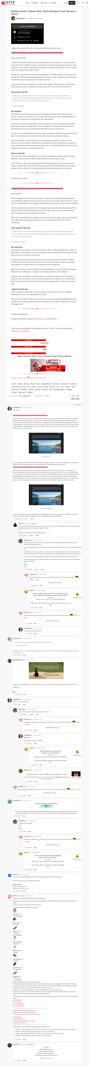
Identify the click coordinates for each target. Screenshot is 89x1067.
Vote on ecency (17, 1002)
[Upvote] (35, 396)
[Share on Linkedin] (78, 399)
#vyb (28, 387)
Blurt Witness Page (58, 1033)
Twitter (21, 1012)
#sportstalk (73, 384)
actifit (16, 896)
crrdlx (21, 523)
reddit (51, 597)
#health (33, 384)
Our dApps (53, 3)
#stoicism (14, 392)
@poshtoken (71, 650)
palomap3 (21, 18)
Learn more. (67, 603)
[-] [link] (80, 407)
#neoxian (52, 387)
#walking (19, 384)
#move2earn (55, 384)
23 (79, 396)
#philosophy (22, 392)
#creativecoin (15, 389)
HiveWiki (71, 577)
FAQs (14, 1019)
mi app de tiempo (26, 48)
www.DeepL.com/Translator (45, 319)
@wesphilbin (25, 65)
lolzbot (32, 590)
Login (66, 3)
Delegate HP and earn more (20, 888)
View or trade (74, 777)
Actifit (31, 18)
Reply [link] (73, 396)
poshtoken (17, 638)
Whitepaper (21, 1019)
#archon (33, 387)
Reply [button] (31, 519)
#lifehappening (72, 813)
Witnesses (44, 3)
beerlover (27, 770)
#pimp (73, 387)
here (48, 1035)
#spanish (40, 387)
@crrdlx (51, 424)
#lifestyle (45, 389)
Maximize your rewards (28, 1021)
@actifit (36, 70)
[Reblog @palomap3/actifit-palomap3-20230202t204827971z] (70, 396)
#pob (24, 387)
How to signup (16, 1021)
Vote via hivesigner (18, 1006)
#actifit (14, 384)
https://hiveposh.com (17, 652)
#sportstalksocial (16, 387)
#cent (62, 387)
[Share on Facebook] (72, 399)
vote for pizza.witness (47, 1058)
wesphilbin (17, 407)
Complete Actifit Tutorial (19, 1023)
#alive (38, 384)
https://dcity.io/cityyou (44, 777)
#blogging (69, 389)
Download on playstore (19, 1014)
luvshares (33, 574)
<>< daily (35, 580)
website (33, 1010)
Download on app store (33, 1014)
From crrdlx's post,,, (46, 456)
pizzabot (16, 1044)
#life (50, 389)
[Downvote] (37, 396)
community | (64, 577)
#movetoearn (64, 384)
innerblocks (17, 800)
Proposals (35, 3)
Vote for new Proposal (19, 886)
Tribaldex (51, 1031)
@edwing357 (41, 650)
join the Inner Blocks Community (43, 813)
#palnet (46, 387)
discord (58, 577)
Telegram (33, 1012)
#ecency (68, 387)
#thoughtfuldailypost (59, 389)
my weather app (54, 48)
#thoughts (30, 392)
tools (52, 577)
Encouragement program (41, 877)
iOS (52, 328)
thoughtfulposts (19, 660)
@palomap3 (16, 410)
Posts (27, 3)
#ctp (58, 387)
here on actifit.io (23, 331)
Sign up (71, 3)
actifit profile (56, 1029)
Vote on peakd (17, 1000)
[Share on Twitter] (74, 399)
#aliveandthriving (46, 384)
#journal (31, 389)
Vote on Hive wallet (18, 1004)
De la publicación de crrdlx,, (45, 508)
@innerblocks (64, 813)
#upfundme (24, 389)
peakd (64, 1029)
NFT (30, 580)
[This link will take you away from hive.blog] (24, 366)
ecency (16, 874)
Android (45, 328)
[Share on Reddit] (76, 399)
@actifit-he (29, 1031)
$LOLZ (49, 599)
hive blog (71, 1029)
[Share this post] (80, 399)
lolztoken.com (76, 597)
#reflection (38, 389)
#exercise (26, 384)
